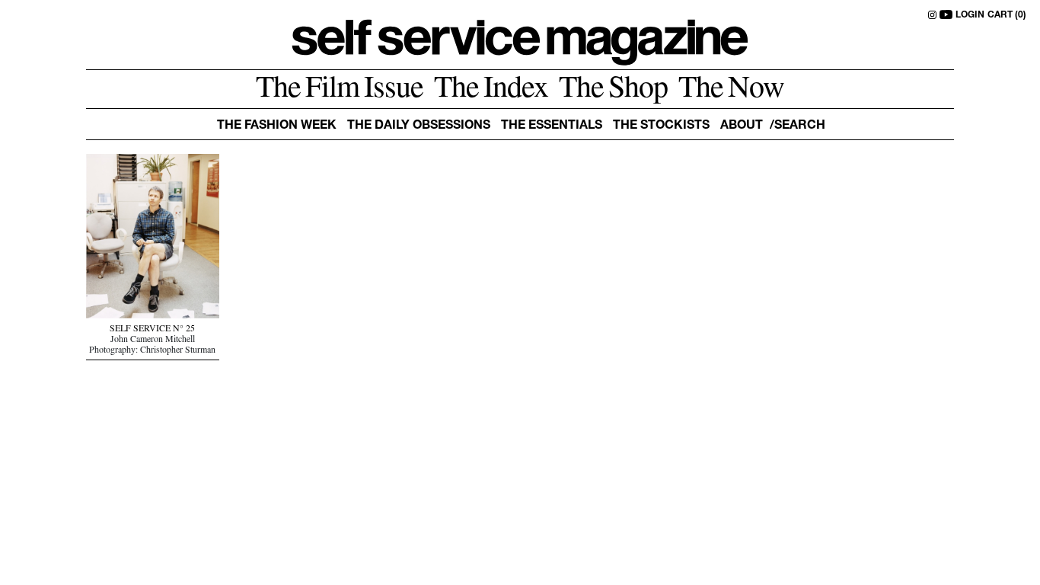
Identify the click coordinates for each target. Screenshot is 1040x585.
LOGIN (969, 15)
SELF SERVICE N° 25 (152, 329)
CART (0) (1006, 15)
